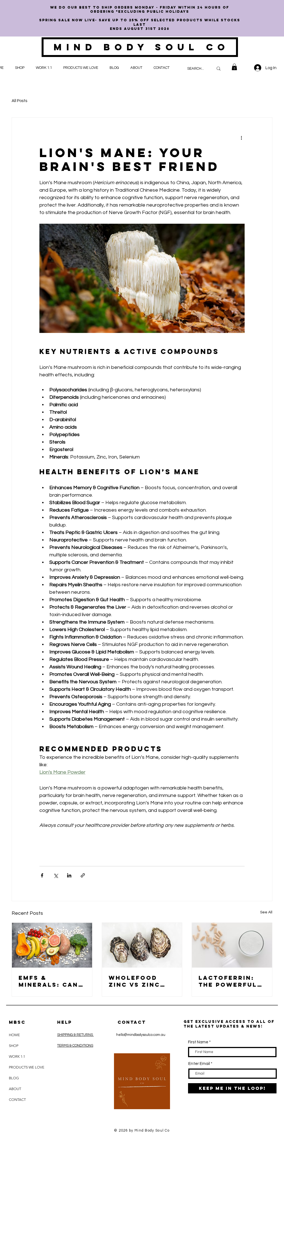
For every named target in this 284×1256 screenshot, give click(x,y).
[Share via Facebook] (42, 875)
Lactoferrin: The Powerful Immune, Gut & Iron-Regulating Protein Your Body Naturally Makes (232, 981)
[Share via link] (82, 875)
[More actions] (241, 137)
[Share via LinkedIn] (69, 875)
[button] (21, 67)
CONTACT (17, 1100)
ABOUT (15, 1089)
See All (266, 912)
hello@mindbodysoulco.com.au (140, 1035)
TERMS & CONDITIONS (75, 1045)
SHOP (13, 1046)
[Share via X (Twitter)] (55, 875)
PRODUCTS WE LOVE (22, 1067)
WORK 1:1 (17, 1056)
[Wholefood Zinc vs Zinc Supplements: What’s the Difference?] (142, 945)
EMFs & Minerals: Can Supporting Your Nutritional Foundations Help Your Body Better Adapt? (51, 981)
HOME (14, 1035)
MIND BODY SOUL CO (141, 47)
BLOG (14, 1078)
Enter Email (199, 1064)
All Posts (19, 101)
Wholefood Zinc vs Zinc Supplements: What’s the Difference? (137, 981)
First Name (198, 1042)
